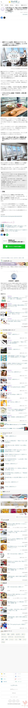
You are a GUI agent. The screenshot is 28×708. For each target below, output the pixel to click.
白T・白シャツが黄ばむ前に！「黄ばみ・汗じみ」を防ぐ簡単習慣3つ (16, 441)
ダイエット (4, 636)
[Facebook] (2, 18)
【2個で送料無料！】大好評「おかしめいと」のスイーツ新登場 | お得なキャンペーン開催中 (16, 450)
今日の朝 (19, 673)
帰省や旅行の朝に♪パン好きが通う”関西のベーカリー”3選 (16, 478)
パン (16, 639)
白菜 (3, 639)
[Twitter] (4, 18)
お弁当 (12, 634)
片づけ (3, 642)
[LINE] (7, 235)
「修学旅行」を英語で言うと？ (11, 463)
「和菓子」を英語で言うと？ (10, 436)
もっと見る (24, 326)
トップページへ (14, 685)
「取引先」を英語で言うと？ (10, 486)
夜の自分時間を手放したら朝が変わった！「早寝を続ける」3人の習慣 (16, 473)
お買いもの (19, 681)
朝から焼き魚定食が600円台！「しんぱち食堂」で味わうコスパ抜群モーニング (16, 460)
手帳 (20, 639)
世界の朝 (5, 681)
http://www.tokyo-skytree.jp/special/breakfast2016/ (11, 216)
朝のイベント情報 (8, 12)
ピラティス (10, 636)
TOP (4, 673)
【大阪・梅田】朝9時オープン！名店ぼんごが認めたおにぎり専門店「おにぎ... (16, 469)
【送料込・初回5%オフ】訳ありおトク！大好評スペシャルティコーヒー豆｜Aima (16, 455)
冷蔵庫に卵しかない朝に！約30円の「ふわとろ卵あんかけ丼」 (16, 446)
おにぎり (18, 634)
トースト (11, 639)
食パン (23, 634)
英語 (8, 634)
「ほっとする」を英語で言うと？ (11, 482)
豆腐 (6, 639)
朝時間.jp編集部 (25, 14)
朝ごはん (3, 634)
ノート (24, 639)
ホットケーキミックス (19, 636)
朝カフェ (19, 676)
